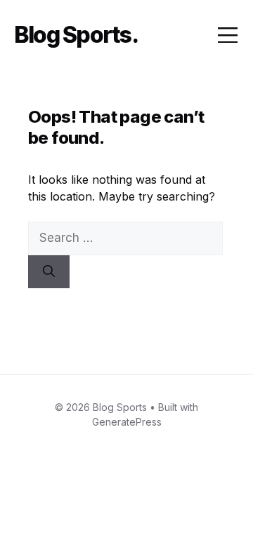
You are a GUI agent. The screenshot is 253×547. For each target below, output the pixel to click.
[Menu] (227, 35)
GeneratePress (127, 422)
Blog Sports (72, 34)
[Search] (49, 272)
